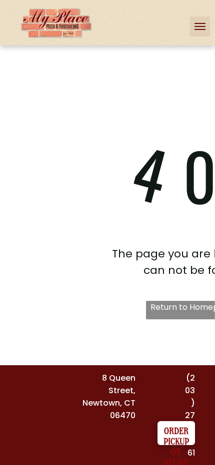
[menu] (200, 26)
